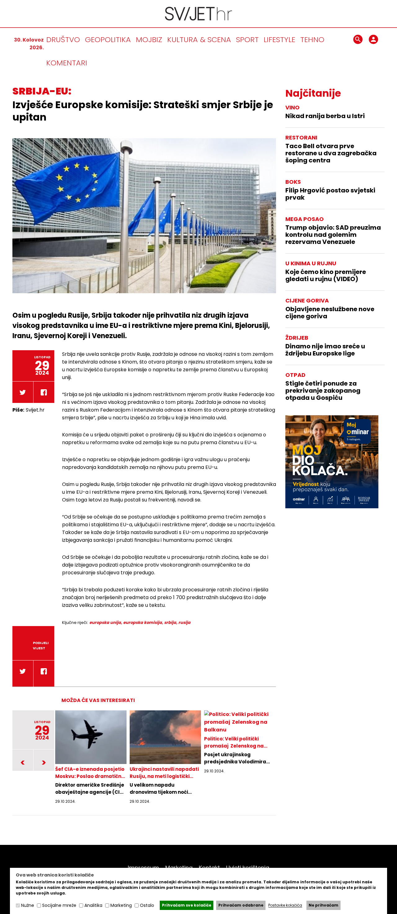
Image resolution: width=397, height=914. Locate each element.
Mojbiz (149, 39)
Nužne (27, 905)
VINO (292, 107)
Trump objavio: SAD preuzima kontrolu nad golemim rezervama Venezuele (333, 234)
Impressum (143, 868)
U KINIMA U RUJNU (310, 263)
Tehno (312, 39)
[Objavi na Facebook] (44, 393)
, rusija (183, 622)
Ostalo (147, 905)
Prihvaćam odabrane (240, 905)
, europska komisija (141, 622)
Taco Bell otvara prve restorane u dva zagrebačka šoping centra (331, 153)
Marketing (179, 868)
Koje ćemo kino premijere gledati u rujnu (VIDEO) (325, 275)
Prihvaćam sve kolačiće (186, 905)
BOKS (293, 181)
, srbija (169, 622)
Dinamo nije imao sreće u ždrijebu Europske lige (325, 350)
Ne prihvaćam (323, 905)
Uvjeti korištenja (247, 868)
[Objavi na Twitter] (23, 393)
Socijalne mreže (59, 905)
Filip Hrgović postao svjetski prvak (330, 194)
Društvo (63, 39)
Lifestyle (279, 39)
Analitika (93, 905)
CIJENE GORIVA (307, 300)
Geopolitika (108, 39)
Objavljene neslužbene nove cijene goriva (329, 313)
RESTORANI (301, 137)
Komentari (66, 63)
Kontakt (209, 868)
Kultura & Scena (199, 39)
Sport (247, 39)
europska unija (105, 622)
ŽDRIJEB (296, 337)
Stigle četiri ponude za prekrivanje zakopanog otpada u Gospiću (322, 390)
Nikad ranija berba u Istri (325, 116)
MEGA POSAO (304, 219)
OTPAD (295, 374)
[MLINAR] (331, 461)
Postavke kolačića (285, 905)
